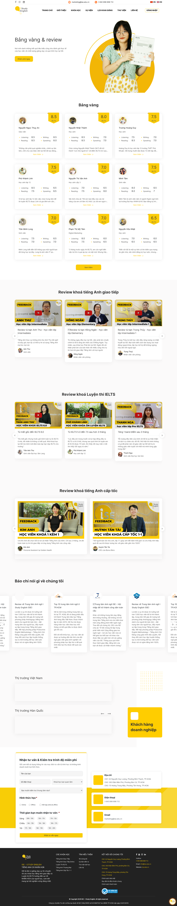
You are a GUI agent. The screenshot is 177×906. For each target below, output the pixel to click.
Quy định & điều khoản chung (111, 881)
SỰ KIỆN (89, 10)
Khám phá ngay (24, 59)
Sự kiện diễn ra (84, 862)
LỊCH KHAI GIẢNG (105, 10)
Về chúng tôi (83, 859)
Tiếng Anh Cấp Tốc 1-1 (63, 870)
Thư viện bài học (84, 864)
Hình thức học (28, 797)
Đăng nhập (152, 10)
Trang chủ (47, 10)
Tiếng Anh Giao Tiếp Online (65, 862)
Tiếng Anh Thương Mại (63, 867)
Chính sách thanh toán (109, 884)
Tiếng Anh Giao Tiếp (63, 859)
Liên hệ (81, 867)
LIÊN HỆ (134, 10)
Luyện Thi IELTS (61, 864)
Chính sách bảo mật (108, 878)
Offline (33, 805)
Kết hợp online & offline (49, 805)
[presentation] (14, 336)
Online (24, 805)
